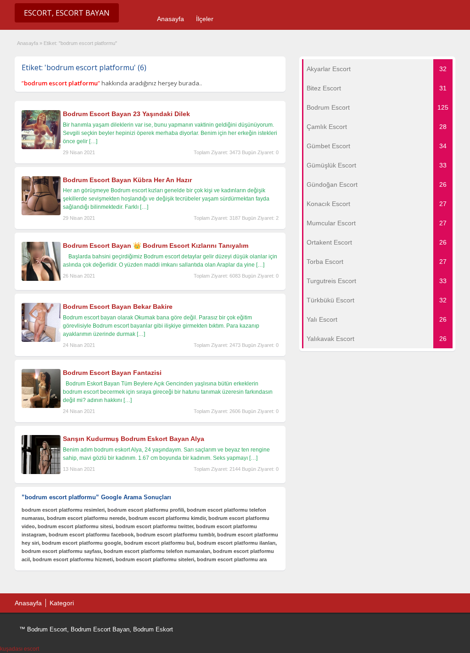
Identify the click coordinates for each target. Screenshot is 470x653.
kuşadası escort (19, 649)
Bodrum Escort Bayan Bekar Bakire (118, 306)
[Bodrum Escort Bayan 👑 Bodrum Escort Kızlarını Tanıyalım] (41, 279)
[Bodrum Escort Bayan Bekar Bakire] (41, 340)
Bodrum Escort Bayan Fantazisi (112, 372)
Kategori (62, 603)
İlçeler (204, 18)
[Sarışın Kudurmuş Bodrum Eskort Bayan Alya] (41, 472)
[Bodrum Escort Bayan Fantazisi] (41, 406)
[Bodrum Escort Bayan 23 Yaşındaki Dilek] (41, 147)
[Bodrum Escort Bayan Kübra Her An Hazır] (41, 213)
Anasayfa (170, 18)
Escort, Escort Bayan (67, 13)
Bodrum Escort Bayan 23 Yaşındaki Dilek (126, 113)
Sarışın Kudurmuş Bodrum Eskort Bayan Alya (133, 438)
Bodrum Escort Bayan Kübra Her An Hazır (127, 180)
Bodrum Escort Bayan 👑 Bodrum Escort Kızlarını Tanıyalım (155, 245)
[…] (93, 141)
